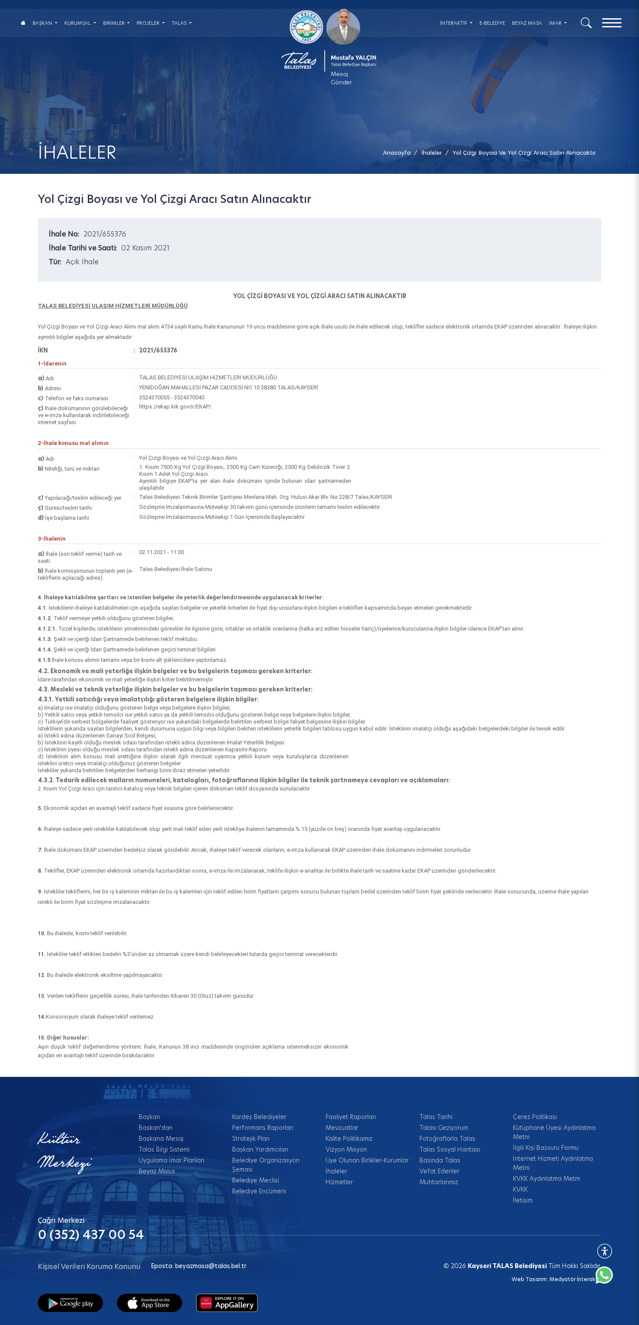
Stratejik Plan (251, 1138)
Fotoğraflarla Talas (447, 1138)
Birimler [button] (114, 23)
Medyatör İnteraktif (575, 1279)
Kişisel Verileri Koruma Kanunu (89, 1267)
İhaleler (336, 1171)
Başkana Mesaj (161, 1138)
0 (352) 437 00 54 (91, 1234)
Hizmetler (339, 1182)
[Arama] (586, 22)
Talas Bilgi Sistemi (164, 1149)
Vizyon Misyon (346, 1149)
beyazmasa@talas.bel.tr (210, 1266)
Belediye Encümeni (259, 1191)
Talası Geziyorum (443, 1127)
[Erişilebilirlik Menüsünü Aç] (604, 1251)
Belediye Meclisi (255, 1180)
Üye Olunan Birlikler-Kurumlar (367, 1160)
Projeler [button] (148, 23)
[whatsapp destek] (609, 1279)
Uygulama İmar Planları (171, 1160)
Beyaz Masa (157, 1171)
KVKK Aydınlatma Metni (546, 1178)
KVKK (520, 1189)
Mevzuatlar (342, 1127)
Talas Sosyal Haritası (449, 1149)
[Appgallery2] (227, 1302)
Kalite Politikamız (349, 1138)
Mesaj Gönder (341, 78)
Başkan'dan (156, 1127)
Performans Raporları (262, 1127)
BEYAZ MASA (527, 23)
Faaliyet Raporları (351, 1116)
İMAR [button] (556, 23)
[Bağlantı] (23, 23)
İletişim (522, 1200)
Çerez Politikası (535, 1116)
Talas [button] (180, 23)
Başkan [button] (43, 23)
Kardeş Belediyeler (259, 1116)
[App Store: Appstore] (149, 1302)
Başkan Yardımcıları (260, 1149)
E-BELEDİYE (492, 23)
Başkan (149, 1116)
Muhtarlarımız (438, 1182)
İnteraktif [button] (454, 23)
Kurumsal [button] (78, 23)
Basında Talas (439, 1160)
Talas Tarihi (436, 1116)
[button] (524, 153)
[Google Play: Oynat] (70, 1302)
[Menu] (612, 22)
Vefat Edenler (439, 1171)
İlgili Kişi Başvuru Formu (546, 1147)
